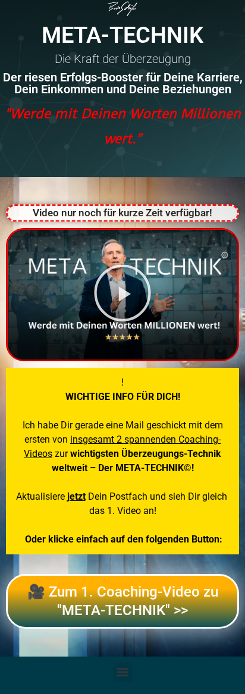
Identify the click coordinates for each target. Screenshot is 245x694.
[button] (122, 294)
